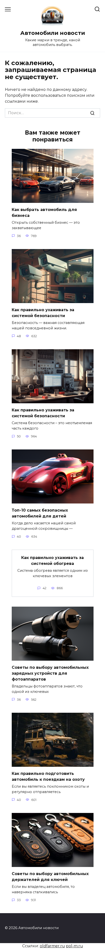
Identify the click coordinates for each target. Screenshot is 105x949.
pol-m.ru (74, 946)
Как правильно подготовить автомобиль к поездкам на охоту (48, 776)
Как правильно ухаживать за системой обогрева (52, 560)
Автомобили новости (52, 32)
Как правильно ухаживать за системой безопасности (43, 312)
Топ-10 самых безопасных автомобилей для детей (40, 513)
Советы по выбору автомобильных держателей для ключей (50, 876)
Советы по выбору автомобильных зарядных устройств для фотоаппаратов (50, 673)
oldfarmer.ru (52, 946)
